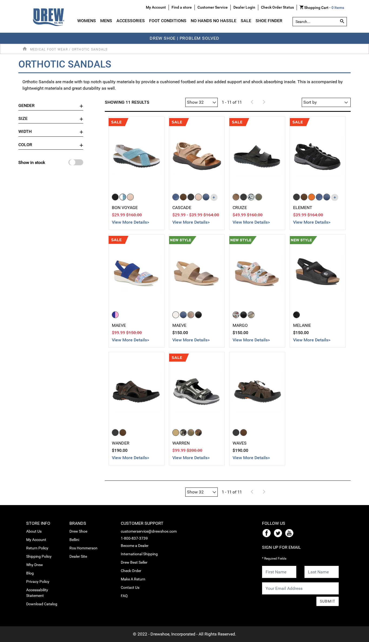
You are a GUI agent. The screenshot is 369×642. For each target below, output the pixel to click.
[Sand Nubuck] (198, 197)
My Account (36, 539)
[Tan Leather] (175, 432)
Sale (246, 20)
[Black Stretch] (296, 314)
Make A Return (133, 579)
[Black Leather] (243, 197)
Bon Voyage (125, 207)
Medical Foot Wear (49, 49)
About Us (34, 531)
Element (302, 207)
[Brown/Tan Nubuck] (198, 432)
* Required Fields (274, 558)
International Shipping (139, 554)
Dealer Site (78, 556)
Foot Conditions (167, 20)
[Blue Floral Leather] (251, 197)
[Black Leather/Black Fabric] (115, 197)
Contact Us (130, 587)
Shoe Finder (269, 20)
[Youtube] (290, 533)
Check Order (131, 571)
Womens (86, 20)
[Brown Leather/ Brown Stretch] (122, 432)
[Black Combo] (198, 314)
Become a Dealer (135, 545)
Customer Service (212, 7)
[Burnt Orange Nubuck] (311, 197)
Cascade (181, 207)
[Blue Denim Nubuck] (175, 197)
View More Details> (130, 222)
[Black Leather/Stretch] (115, 432)
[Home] (26, 49)
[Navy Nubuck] (206, 197)
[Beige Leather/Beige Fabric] (130, 197)
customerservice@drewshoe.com (149, 531)
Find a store (182, 7)
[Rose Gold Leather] (236, 197)
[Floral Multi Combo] (236, 314)
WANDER (120, 443)
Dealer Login (244, 7)
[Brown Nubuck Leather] (183, 197)
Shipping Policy (39, 556)
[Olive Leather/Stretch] (190, 432)
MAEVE (119, 325)
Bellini (74, 539)
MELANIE (302, 325)
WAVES (240, 443)
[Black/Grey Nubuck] (183, 432)
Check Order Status (277, 7)
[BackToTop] (354, 637)
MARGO (240, 325)
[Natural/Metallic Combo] (190, 314)
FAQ (124, 596)
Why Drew (34, 565)
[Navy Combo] (183, 314)
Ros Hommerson (83, 548)
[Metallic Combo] (251, 314)
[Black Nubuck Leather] (190, 197)
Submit (328, 601)
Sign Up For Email (281, 547)
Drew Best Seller (134, 562)
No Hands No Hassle (213, 20)
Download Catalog (41, 604)
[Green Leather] (258, 197)
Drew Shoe (78, 531)
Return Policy (37, 548)
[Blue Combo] (115, 314)
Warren (181, 443)
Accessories (130, 20)
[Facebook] (268, 533)
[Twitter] (279, 533)
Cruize (240, 207)
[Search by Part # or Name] (342, 21)
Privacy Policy (37, 581)
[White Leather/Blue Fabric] (122, 197)
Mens (106, 20)
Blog (30, 573)
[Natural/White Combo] (175, 314)
